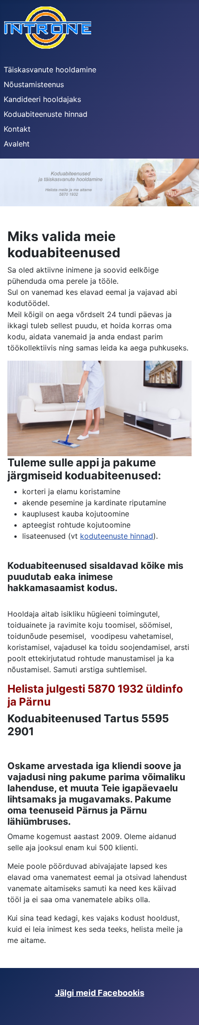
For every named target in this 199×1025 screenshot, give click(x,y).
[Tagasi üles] (183, 1008)
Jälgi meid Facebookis (99, 993)
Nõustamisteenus (34, 84)
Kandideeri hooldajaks (42, 99)
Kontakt (17, 129)
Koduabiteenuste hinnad (45, 114)
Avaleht (17, 143)
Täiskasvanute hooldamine (50, 69)
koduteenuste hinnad (116, 536)
